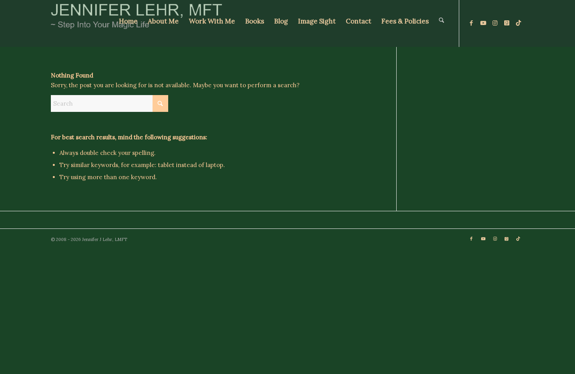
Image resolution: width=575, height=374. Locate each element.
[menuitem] (128, 23)
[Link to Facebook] (471, 23)
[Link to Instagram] (495, 23)
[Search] (441, 23)
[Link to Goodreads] (506, 23)
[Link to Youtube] (483, 23)
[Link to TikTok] (518, 23)
